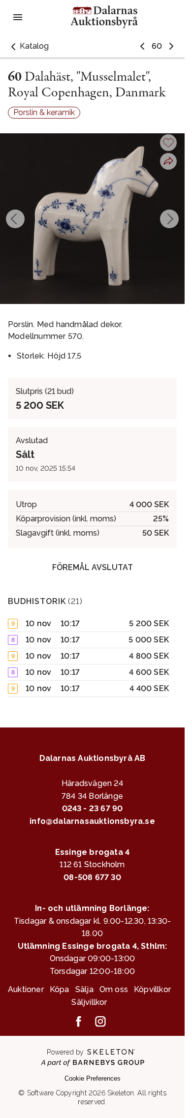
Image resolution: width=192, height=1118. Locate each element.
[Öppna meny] (18, 17)
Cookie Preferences (92, 1078)
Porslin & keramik (44, 112)
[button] (28, 46)
